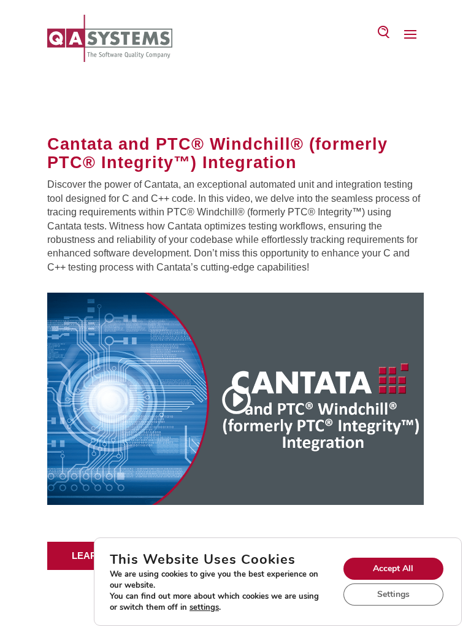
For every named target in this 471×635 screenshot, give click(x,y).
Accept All (393, 568)
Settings (393, 594)
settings (204, 607)
